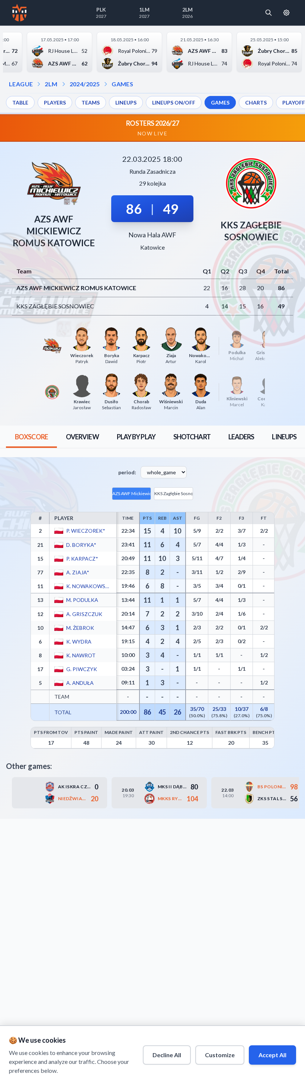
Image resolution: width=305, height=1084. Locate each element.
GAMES (122, 83)
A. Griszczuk (84, 613)
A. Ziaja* (77, 572)
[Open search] (268, 12)
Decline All (166, 1054)
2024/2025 (85, 83)
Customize (220, 1054)
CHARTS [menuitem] (256, 102)
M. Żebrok (80, 627)
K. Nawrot (81, 655)
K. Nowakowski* (89, 586)
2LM (51, 83)
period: (127, 472)
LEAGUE (21, 83)
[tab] (31, 437)
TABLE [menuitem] (20, 102)
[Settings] (286, 12)
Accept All (272, 1054)
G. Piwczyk (81, 669)
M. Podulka (82, 600)
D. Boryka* (81, 544)
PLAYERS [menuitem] (55, 102)
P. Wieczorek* (85, 530)
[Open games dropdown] (106, 84)
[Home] (19, 13)
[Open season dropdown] (64, 84)
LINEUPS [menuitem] (126, 102)
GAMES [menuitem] (220, 102)
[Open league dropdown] (39, 84)
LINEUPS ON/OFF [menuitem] (173, 102)
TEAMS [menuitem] (90, 102)
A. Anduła (80, 682)
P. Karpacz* (82, 558)
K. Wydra (79, 641)
